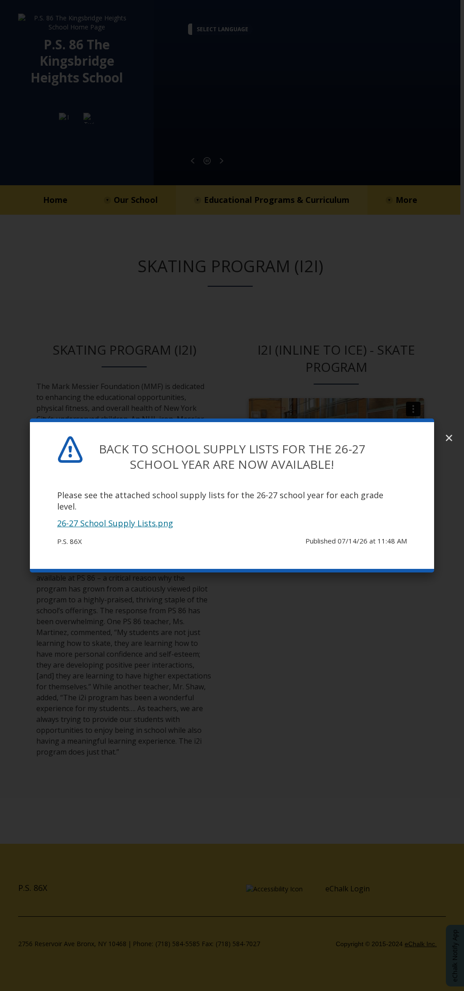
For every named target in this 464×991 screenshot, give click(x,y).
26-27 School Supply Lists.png (115, 523)
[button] (449, 438)
